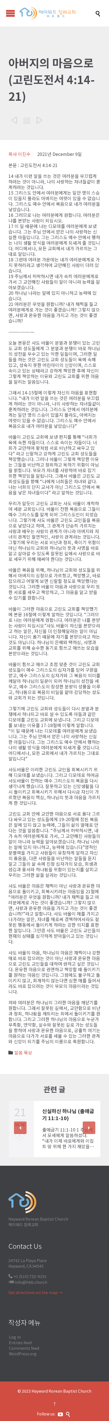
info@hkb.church (31, 1282)
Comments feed (24, 1348)
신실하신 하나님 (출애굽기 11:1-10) (68, 1114)
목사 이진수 (19, 154)
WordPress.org (23, 1353)
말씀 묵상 (23, 1052)
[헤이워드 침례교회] (57, 13)
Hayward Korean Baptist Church (61, 1391)
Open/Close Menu (10, 13)
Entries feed (20, 1342)
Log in (15, 1337)
